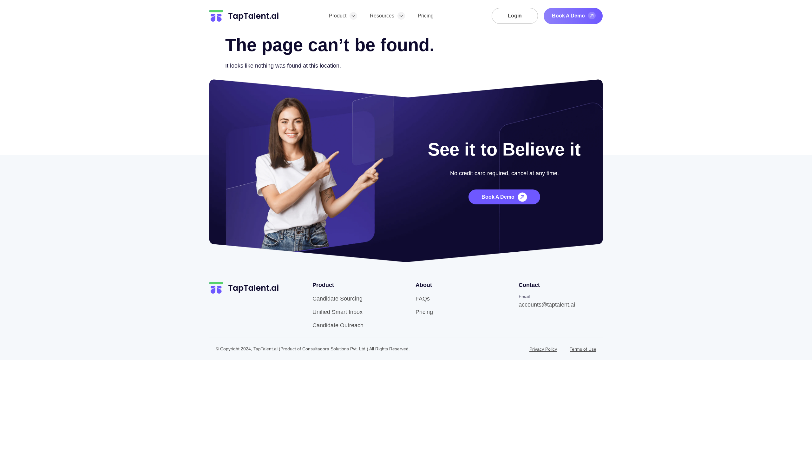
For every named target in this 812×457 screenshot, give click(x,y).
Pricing (426, 15)
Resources (382, 15)
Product (337, 15)
